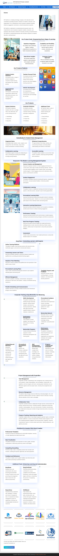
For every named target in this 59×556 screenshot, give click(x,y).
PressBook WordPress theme (40, 554)
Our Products (12, 6)
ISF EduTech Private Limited (21, 2)
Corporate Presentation (9, 547)
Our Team (43, 6)
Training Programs (22, 6)
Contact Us (49, 6)
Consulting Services (33, 6)
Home (4, 6)
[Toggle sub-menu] (7, 7)
